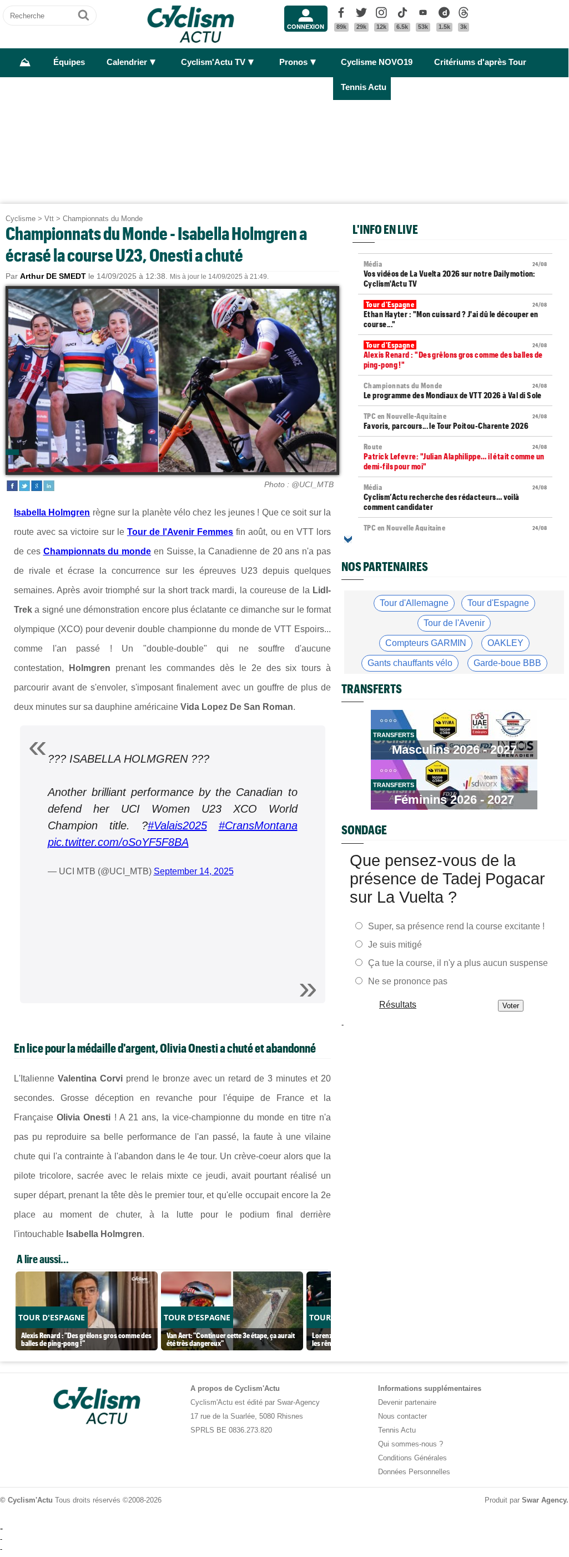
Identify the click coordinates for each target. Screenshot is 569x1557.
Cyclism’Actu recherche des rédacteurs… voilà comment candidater (455, 497)
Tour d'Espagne (498, 603)
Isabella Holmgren (52, 512)
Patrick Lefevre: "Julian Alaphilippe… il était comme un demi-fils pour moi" (455, 456)
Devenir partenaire (407, 1402)
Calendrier (127, 62)
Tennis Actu (363, 87)
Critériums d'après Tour (480, 62)
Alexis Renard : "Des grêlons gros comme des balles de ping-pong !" (455, 355)
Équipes (69, 62)
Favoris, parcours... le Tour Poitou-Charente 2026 (455, 421)
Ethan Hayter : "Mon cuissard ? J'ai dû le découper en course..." (455, 314)
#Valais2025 (177, 825)
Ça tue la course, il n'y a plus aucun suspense (458, 962)
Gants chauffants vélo (409, 663)
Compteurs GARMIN (425, 643)
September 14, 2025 (194, 871)
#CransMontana (258, 825)
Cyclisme (21, 218)
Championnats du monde (97, 551)
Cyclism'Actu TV (213, 62)
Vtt (49, 218)
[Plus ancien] (348, 539)
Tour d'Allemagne (414, 603)
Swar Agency (544, 1500)
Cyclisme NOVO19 (376, 62)
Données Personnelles (414, 1472)
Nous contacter (402, 1416)
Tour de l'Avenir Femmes (180, 532)
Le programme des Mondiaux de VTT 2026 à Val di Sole (455, 390)
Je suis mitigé (395, 944)
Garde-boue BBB (507, 663)
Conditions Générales (412, 1458)
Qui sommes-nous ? (410, 1444)
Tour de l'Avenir (454, 623)
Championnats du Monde (103, 218)
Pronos (293, 62)
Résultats (397, 1004)
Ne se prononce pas (407, 980)
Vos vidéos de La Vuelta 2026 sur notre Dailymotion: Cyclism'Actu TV (455, 273)
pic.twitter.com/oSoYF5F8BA (118, 842)
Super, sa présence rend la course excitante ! (456, 925)
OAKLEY (505, 643)
